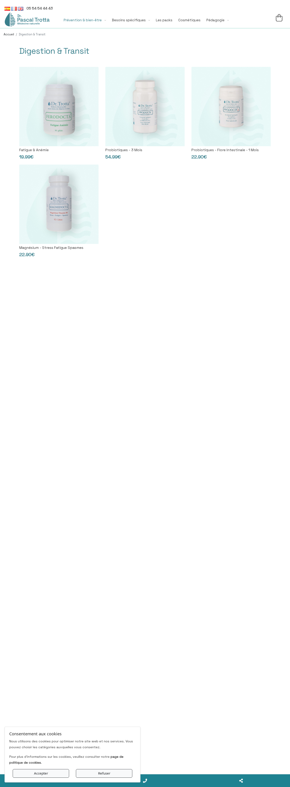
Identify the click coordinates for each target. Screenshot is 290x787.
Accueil (9, 34)
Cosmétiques (189, 20)
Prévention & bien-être (83, 20)
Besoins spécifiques (129, 20)
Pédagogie (215, 20)
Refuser (104, 773)
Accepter (41, 773)
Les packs (164, 20)
